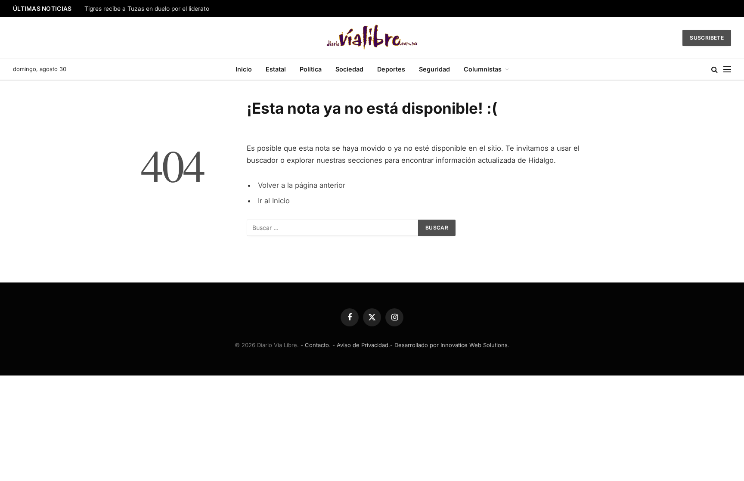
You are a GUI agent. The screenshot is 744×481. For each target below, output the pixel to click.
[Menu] (727, 69)
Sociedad (349, 69)
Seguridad (434, 69)
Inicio (244, 69)
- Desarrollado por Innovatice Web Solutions (449, 344)
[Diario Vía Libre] (372, 38)
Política (311, 69)
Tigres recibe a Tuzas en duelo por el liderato (146, 8)
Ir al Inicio (274, 200)
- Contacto (315, 344)
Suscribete (707, 37)
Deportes (391, 69)
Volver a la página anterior (301, 185)
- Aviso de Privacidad (360, 344)
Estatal (276, 69)
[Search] (714, 69)
